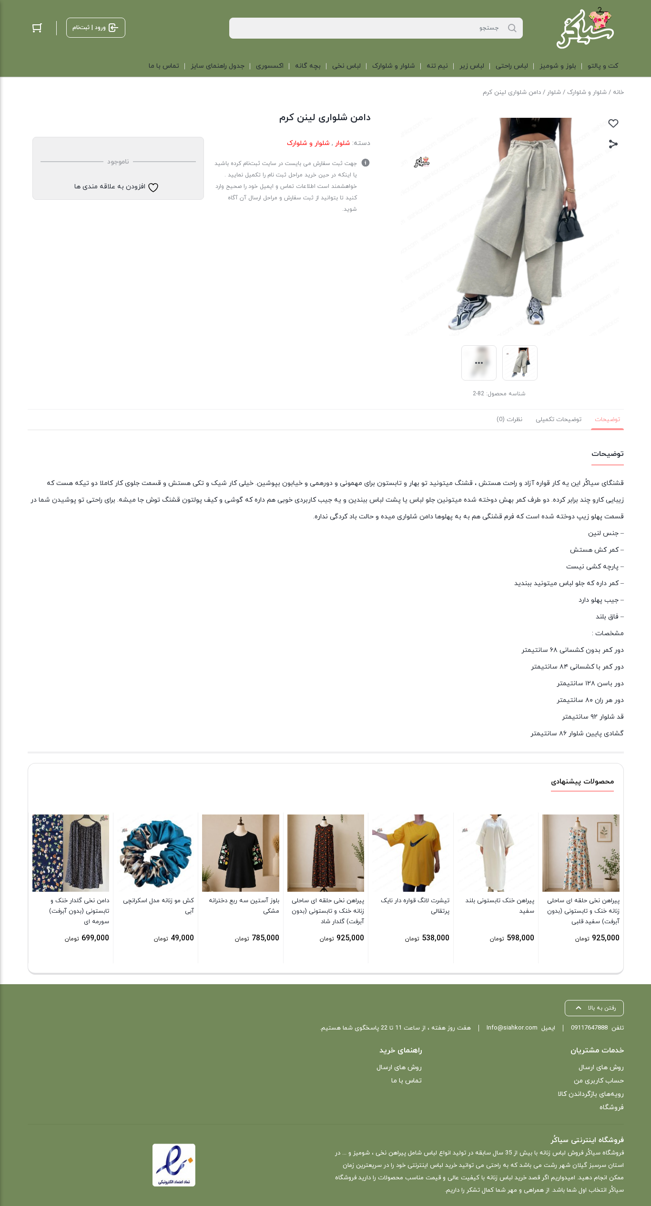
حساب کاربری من (599, 1080)
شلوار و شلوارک (587, 92)
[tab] (607, 420)
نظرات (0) (509, 419)
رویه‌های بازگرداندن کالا (591, 1094)
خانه (618, 92)
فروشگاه (612, 1107)
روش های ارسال (601, 1067)
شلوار (554, 92)
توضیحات (607, 419)
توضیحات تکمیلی (558, 419)
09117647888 (589, 1028)
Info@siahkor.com (512, 1028)
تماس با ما (406, 1080)
